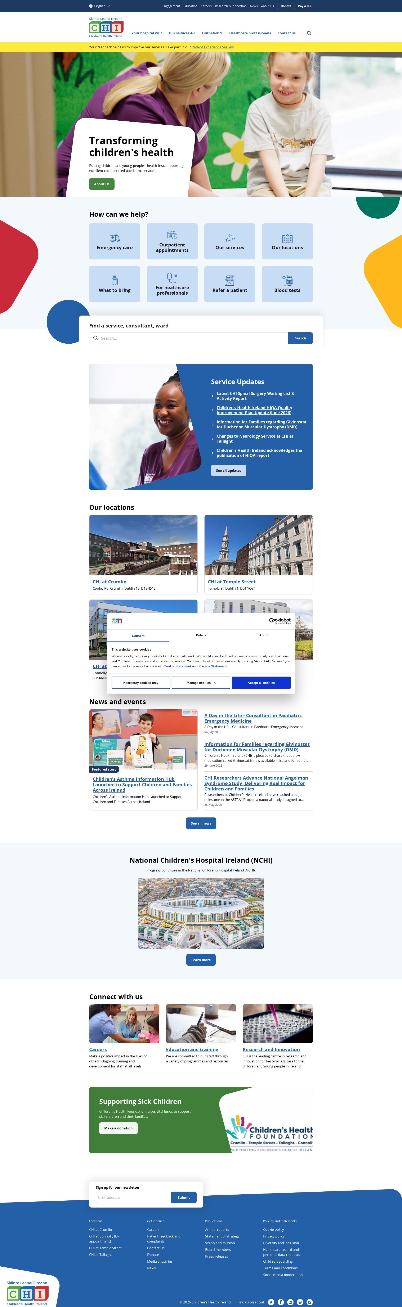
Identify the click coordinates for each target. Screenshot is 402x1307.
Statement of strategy (222, 1236)
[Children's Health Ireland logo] (106, 27)
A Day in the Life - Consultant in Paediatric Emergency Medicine (253, 718)
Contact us (287, 33)
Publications (213, 1221)
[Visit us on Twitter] (271, 1302)
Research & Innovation (231, 6)
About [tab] (263, 635)
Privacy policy (274, 1236)
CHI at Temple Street (232, 581)
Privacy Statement (212, 666)
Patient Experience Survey (212, 47)
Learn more (201, 960)
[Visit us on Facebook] (281, 1302)
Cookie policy (273, 1229)
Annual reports (217, 1229)
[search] (309, 33)
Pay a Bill (304, 6)
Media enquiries (160, 1261)
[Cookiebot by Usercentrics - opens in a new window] (272, 621)
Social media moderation (283, 1274)
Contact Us (156, 1248)
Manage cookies (199, 682)
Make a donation (118, 1128)
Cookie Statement (177, 666)
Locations (95, 1221)
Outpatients (212, 33)
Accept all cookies (261, 682)
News (254, 6)
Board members (218, 1249)
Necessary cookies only (140, 682)
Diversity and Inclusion (281, 1243)
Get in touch (155, 1221)
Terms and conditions (280, 1268)
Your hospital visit (146, 33)
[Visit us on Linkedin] (290, 1302)
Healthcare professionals (250, 33)
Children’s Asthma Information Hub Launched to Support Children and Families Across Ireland (142, 784)
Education (190, 6)
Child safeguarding (278, 1261)
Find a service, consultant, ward (129, 325)
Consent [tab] (138, 635)
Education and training (192, 1049)
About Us (267, 6)
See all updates (228, 470)
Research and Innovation (271, 1049)
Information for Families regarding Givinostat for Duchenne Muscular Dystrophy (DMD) (257, 746)
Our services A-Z (182, 33)
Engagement (171, 6)
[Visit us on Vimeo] (310, 1302)
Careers (206, 6)
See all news (201, 823)
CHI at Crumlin (109, 581)
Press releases (216, 1256)
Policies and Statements (280, 1221)
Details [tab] (201, 635)
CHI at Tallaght (100, 1254)
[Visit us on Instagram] (300, 1302)
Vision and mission (220, 1243)
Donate (286, 6)
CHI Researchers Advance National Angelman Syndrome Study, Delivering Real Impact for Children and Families (256, 783)
